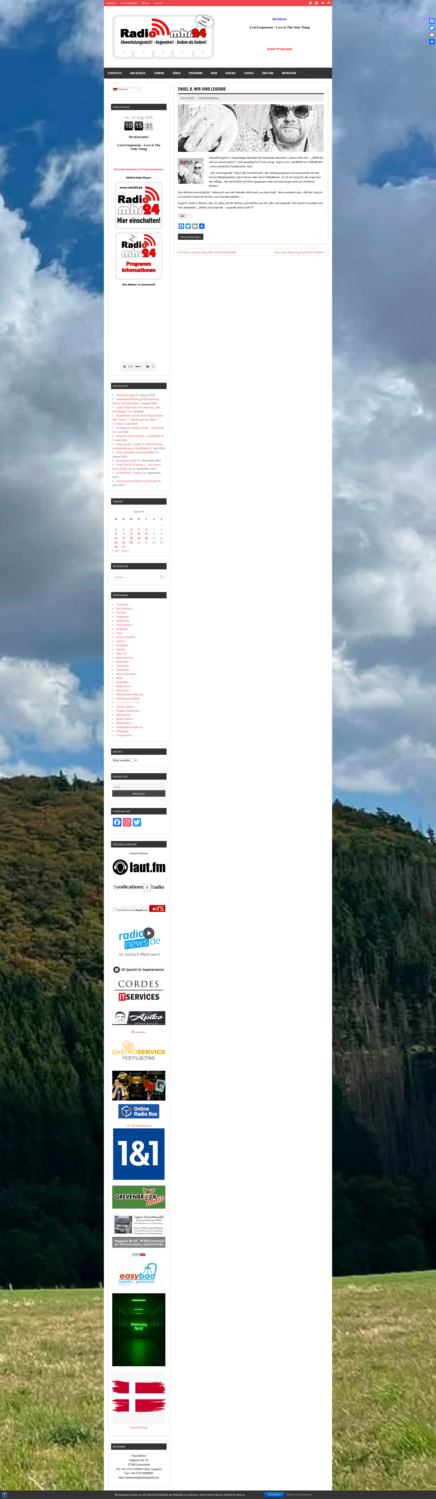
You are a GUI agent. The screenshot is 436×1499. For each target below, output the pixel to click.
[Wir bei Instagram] (329, 3)
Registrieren (123, 686)
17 (123, 538)
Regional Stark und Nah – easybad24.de (140, 435)
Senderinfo (123, 620)
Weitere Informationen (299, 1494)
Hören (176, 73)
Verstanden (274, 1494)
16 (116, 538)
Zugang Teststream (127, 710)
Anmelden (111, 3)
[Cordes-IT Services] (138, 1002)
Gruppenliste (124, 735)
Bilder (119, 677)
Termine (159, 73)
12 (138, 533)
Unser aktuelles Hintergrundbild (135, 452)
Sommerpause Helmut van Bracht (136, 480)
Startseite (115, 73)
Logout (158, 3)
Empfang (121, 628)
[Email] (432, 34)
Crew (214, 73)
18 (131, 538)
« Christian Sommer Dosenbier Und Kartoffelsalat (206, 252)
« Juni (115, 550)
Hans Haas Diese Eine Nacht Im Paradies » (300, 252)
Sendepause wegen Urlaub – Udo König (140, 427)
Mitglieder (122, 731)
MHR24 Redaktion (208, 97)
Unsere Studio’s (125, 637)
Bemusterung (124, 657)
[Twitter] (432, 28)
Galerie (120, 641)
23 (116, 542)
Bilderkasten (123, 722)
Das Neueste (138, 73)
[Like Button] (182, 215)
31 (123, 546)
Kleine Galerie (124, 718)
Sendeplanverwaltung (129, 727)
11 (131, 533)
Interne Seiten (125, 706)
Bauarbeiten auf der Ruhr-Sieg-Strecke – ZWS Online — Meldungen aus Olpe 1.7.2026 (138, 419)
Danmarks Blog (125, 395)
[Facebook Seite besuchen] (310, 3)
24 (123, 542)
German (122, 89)
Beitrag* (146, 3)
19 (138, 538)
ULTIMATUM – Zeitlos (129, 472)
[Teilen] (432, 41)
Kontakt (230, 73)
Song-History (124, 624)
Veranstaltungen (129, 3)
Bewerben (122, 661)
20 (146, 538)
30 (116, 546)
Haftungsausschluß (127, 698)
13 (146, 533)
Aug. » (125, 550)
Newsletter (123, 669)
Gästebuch (122, 665)
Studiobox (122, 645)
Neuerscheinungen (190, 236)
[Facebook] (432, 21)
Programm (195, 73)
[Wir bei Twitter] (323, 3)
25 (131, 542)
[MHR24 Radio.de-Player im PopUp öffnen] (139, 228)
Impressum (289, 73)
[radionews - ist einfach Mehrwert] (138, 960)
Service (249, 73)
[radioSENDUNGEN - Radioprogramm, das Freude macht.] (138, 908)
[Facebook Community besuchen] (317, 3)
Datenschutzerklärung (129, 694)
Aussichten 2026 (126, 460)
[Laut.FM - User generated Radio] (138, 874)
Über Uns (268, 73)
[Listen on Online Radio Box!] (138, 1117)
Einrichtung (123, 714)
